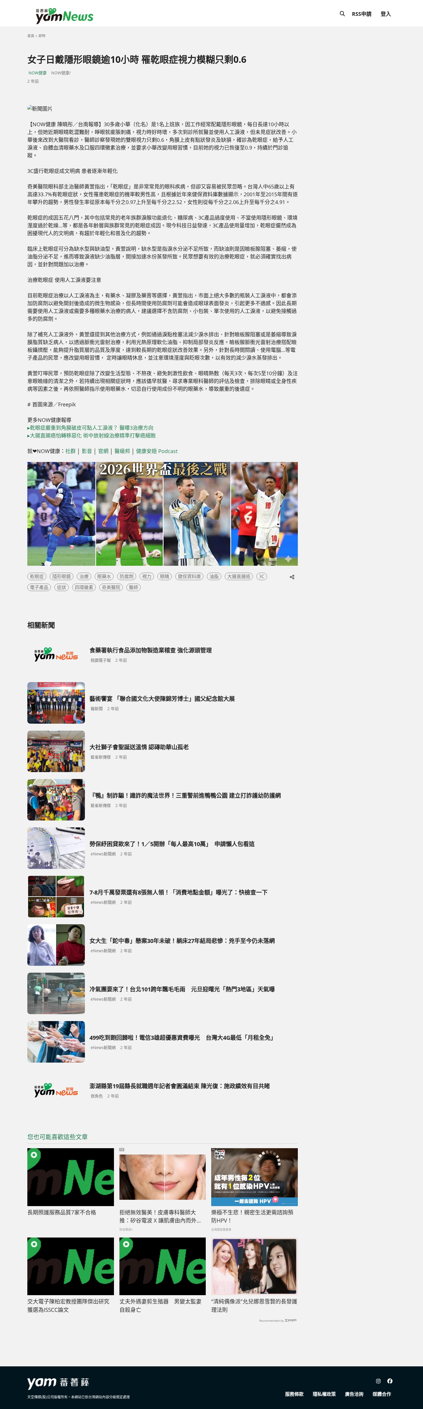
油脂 (214, 576)
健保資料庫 (189, 576)
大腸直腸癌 (238, 576)
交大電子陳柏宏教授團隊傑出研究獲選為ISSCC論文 (68, 1306)
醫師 (133, 587)
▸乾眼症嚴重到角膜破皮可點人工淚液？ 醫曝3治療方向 (90, 427)
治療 (84, 576)
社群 (70, 451)
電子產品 (39, 587)
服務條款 (294, 1394)
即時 (42, 35)
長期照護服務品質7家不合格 (61, 1212)
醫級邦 (122, 451)
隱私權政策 (324, 1394)
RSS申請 (361, 13)
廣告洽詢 (354, 1394)
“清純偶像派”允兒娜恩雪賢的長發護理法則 (254, 1306)
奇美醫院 (111, 587)
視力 (146, 576)
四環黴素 (84, 587)
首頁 (30, 35)
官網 (103, 451)
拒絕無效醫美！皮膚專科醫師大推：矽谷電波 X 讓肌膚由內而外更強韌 (160, 1217)
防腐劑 (127, 576)
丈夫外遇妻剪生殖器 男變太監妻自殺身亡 (160, 1306)
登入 (386, 13)
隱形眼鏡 (61, 576)
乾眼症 (37, 576)
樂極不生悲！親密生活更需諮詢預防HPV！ (252, 1217)
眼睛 (164, 576)
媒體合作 (382, 1394)
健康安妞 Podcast (157, 451)
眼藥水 (104, 576)
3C (261, 576)
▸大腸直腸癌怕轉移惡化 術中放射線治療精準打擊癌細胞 (91, 435)
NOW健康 (37, 73)
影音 (87, 451)
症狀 (61, 587)
